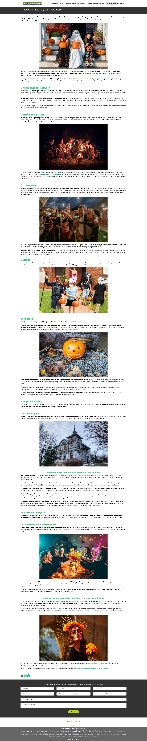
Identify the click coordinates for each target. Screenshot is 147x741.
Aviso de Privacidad (74, 721)
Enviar (73, 712)
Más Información (99, 3)
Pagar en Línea (111, 3)
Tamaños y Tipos (85, 3)
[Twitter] (28, 675)
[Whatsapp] (25, 675)
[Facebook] (22, 675)
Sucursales (66, 3)
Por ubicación (56, 3)
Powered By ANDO (73, 739)
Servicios (75, 3)
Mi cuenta (120, 3)
